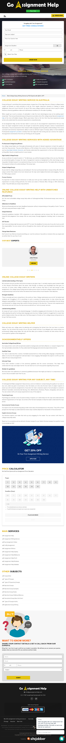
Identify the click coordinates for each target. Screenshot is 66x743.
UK (36, 719)
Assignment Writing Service (12, 539)
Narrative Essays (9, 585)
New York (19, 721)
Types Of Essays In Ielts (11, 601)
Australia (30, 719)
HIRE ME (33, 263)
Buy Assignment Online (10, 542)
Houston (12, 721)
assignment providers (15, 131)
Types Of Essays (9, 579)
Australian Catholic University (15, 150)
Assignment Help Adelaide (11, 564)
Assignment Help (9, 535)
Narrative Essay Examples (11, 588)
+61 (11, 50)
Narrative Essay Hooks (10, 592)
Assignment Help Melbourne (12, 555)
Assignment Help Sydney (11, 551)
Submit (18, 677)
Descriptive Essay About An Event (13, 598)
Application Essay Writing (11, 604)
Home (3, 96)
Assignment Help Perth (10, 558)
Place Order (33, 11)
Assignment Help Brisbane (11, 561)
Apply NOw (33, 459)
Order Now (58, 15)
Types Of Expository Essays (12, 582)
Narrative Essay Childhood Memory (13, 595)
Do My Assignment (9, 545)
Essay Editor (7, 576)
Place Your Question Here (11, 38)
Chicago (6, 721)
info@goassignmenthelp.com (34, 692)
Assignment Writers (9, 548)
